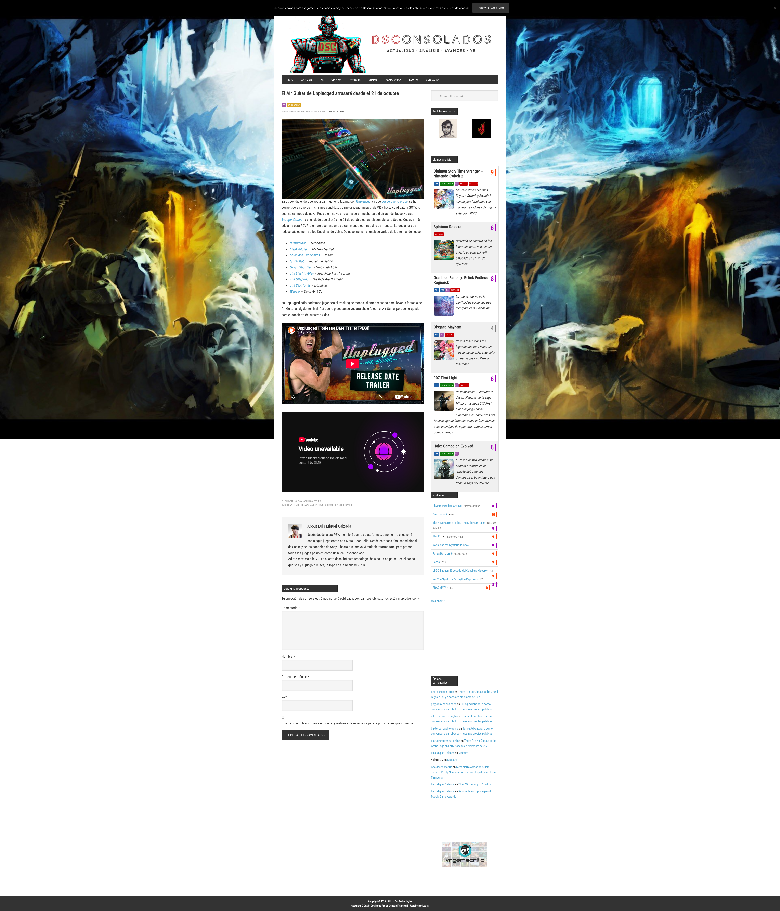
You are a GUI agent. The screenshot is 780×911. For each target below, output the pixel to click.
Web (284, 697)
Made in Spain (317, 505)
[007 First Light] (445, 402)
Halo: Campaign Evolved (453, 446)
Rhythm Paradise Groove (447, 506)
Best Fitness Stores (442, 692)
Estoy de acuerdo (490, 8)
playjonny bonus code (443, 704)
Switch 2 (473, 183)
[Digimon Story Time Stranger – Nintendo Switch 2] (445, 200)
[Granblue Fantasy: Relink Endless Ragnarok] (445, 306)
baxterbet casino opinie (444, 728)
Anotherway (302, 505)
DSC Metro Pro (378, 905)
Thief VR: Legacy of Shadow (475, 784)
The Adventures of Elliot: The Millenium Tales (459, 523)
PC (284, 105)
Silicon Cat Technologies (400, 901)
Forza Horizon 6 (442, 553)
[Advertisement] (465, 638)
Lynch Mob (297, 261)
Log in (425, 905)
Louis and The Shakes (305, 255)
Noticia (298, 501)
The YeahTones (300, 285)
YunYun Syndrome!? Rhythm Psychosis (455, 579)
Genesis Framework (398, 905)
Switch (463, 183)
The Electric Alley (301, 273)
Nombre (288, 656)
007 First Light (445, 377)
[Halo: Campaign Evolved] (445, 470)
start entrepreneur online (445, 741)
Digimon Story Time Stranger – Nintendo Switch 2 (458, 173)
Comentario (291, 608)
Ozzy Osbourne (300, 267)
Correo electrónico (295, 677)
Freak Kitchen (299, 249)
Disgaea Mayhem (447, 327)
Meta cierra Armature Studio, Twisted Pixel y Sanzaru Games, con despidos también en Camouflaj (464, 772)
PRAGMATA (440, 588)
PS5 (436, 183)
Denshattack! (440, 514)
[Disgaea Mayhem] (445, 351)
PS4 (436, 290)
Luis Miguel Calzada (442, 753)
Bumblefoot (298, 243)
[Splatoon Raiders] (445, 251)
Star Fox (438, 536)
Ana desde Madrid (441, 767)
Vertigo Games (292, 220)
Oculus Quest (294, 105)
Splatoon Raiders (447, 226)
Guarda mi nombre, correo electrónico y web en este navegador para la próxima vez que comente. (348, 723)
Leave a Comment (337, 111)
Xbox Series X (447, 183)
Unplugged (363, 201)
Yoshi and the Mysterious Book (451, 545)
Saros (436, 562)
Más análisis (438, 601)
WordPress (415, 905)
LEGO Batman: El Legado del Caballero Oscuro (460, 570)
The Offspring (299, 279)
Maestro (463, 753)
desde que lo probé (395, 201)
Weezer (295, 291)
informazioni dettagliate (445, 716)
